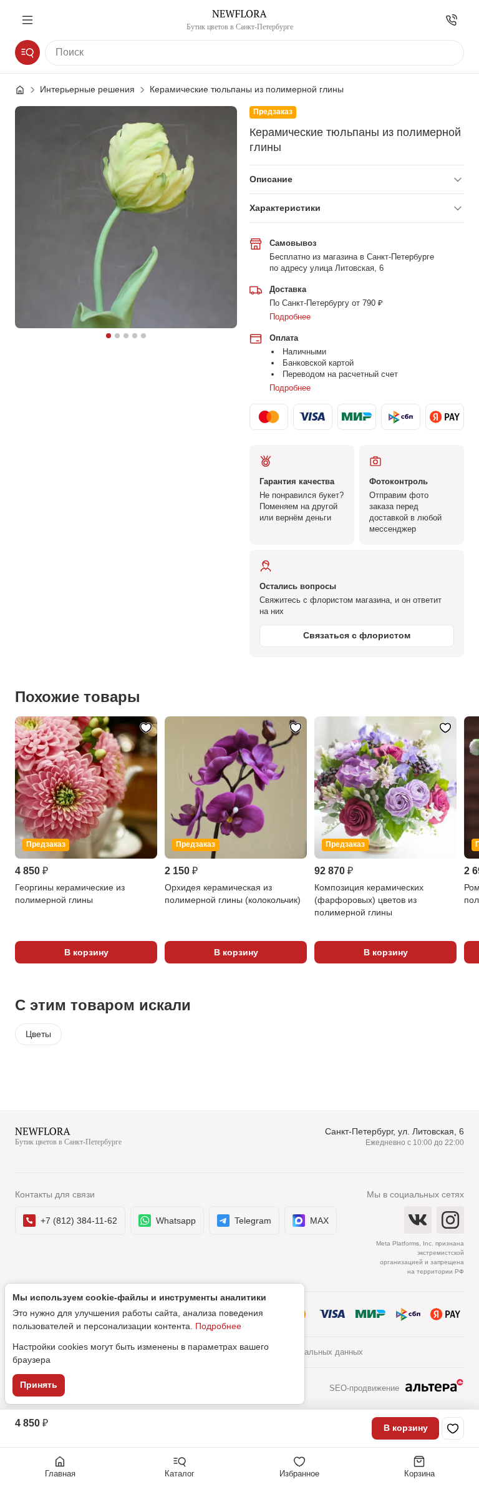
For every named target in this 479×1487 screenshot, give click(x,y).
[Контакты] (451, 19)
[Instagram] (450, 1220)
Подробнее (290, 316)
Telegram (253, 1221)
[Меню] (27, 19)
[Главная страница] (26, 90)
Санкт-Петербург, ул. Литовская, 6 (394, 1131)
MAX (319, 1221)
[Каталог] (27, 52)
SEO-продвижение (364, 1388)
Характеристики (285, 208)
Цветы (38, 1034)
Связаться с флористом (356, 635)
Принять (38, 1385)
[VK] (418, 1220)
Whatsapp (176, 1221)
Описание (271, 179)
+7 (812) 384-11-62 (79, 1221)
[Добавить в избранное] (453, 1428)
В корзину (406, 1428)
